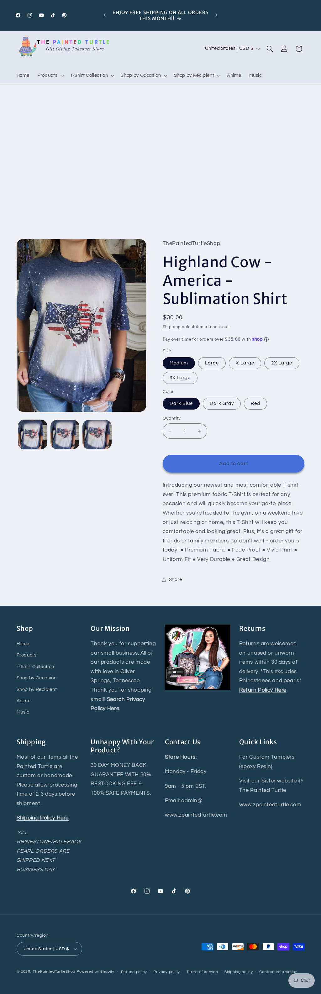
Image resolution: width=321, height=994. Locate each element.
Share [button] (175, 579)
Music (23, 712)
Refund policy (134, 972)
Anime (24, 700)
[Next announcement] (216, 15)
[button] (50, 75)
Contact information (278, 972)
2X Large (281, 363)
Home (23, 643)
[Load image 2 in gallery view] (64, 434)
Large (212, 363)
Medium (179, 363)
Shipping (172, 327)
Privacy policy (167, 972)
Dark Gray (222, 403)
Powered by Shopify (95, 971)
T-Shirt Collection (35, 666)
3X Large (180, 377)
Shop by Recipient (37, 689)
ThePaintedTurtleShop (54, 971)
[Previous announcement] (105, 15)
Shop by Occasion (37, 678)
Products (27, 655)
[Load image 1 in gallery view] (32, 434)
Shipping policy (238, 972)
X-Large (245, 363)
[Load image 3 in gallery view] (96, 434)
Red (255, 403)
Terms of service (202, 972)
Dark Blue (181, 403)
